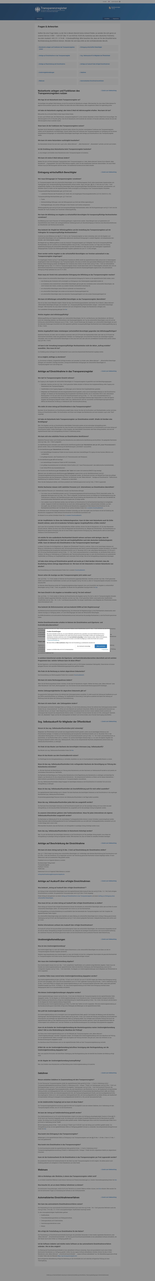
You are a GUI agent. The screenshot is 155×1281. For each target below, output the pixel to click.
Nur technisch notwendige (83, 646)
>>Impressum (104, 649)
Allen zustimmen (101, 646)
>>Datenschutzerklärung (53, 640)
